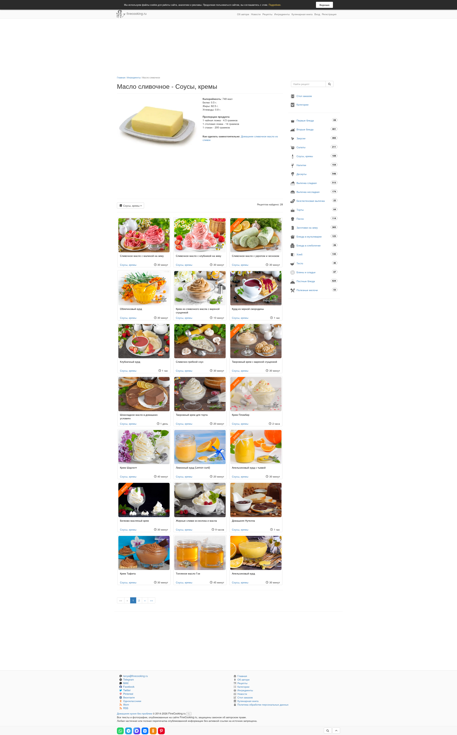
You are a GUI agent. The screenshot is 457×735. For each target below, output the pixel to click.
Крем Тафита (128, 573)
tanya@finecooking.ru (135, 676)
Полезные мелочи (316, 290)
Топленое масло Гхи (188, 573)
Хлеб (316, 254)
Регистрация (329, 14)
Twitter (127, 690)
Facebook (128, 686)
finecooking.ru (136, 13)
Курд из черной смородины (248, 309)
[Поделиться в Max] (136, 731)
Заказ (236, 224)
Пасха (316, 218)
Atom (126, 704)
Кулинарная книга (302, 14)
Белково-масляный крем (134, 520)
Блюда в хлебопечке (316, 245)
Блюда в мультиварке (316, 236)
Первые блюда (316, 120)
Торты (316, 209)
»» (151, 600)
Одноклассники (132, 701)
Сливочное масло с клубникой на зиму (198, 256)
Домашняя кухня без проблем (134, 713)
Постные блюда (316, 281)
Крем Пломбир (240, 414)
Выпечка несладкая (316, 192)
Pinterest (128, 694)
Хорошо (324, 5)
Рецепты (267, 14)
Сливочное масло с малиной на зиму (142, 256)
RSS (125, 708)
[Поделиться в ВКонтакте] (145, 731)
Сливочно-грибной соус (190, 361)
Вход (317, 14)
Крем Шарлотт (128, 467)
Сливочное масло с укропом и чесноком (255, 256)
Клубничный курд (130, 361)
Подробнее (274, 4)
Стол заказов (304, 96)
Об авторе (243, 14)
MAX (126, 683)
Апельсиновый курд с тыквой (249, 467)
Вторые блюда (316, 129)
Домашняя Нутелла (243, 520)
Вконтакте (129, 697)
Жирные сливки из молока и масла (196, 520)
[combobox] (308, 84)
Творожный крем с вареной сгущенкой (254, 361)
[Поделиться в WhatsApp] (120, 731)
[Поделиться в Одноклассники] (153, 731)
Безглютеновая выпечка (316, 200)
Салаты (316, 147)
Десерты (316, 174)
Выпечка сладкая (316, 183)
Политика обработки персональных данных (262, 704)
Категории (302, 104)
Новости (256, 14)
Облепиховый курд (131, 309)
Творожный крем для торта (192, 414)
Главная (121, 77)
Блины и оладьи (316, 272)
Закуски (316, 138)
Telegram (128, 679)
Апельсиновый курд (243, 573)
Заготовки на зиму (316, 227)
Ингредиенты (282, 14)
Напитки (316, 165)
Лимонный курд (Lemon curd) (193, 467)
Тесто (316, 263)
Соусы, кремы (131, 205)
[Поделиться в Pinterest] (161, 731)
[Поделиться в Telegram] (128, 731)
